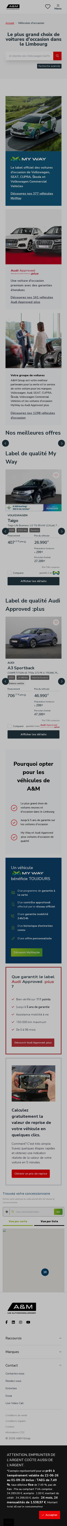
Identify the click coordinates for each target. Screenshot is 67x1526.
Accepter (51, 1515)
